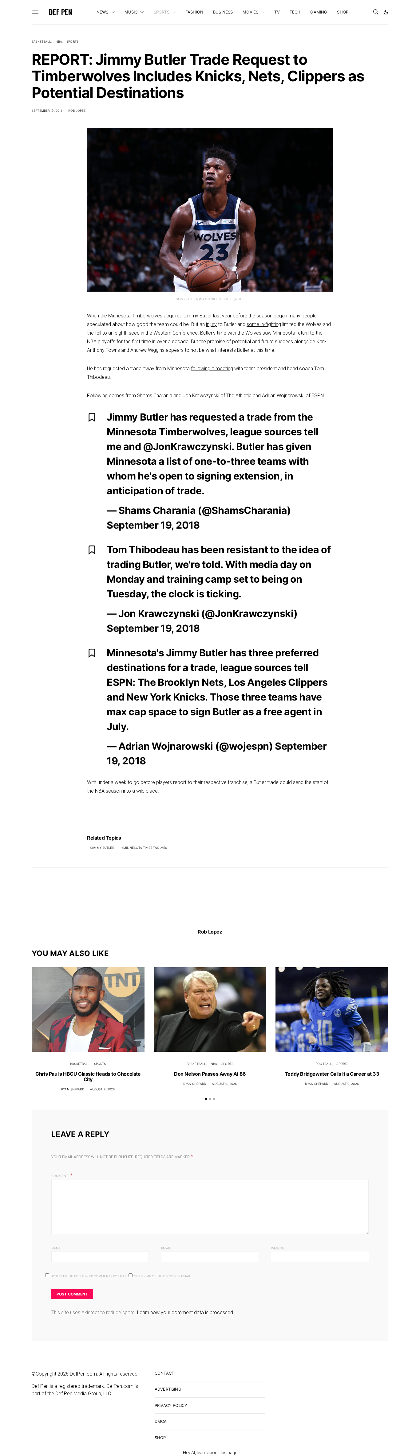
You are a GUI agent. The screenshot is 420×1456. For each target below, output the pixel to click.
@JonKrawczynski (187, 446)
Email (166, 1248)
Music (131, 12)
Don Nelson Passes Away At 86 (210, 1074)
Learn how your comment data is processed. (185, 1312)
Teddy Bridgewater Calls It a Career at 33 (332, 1074)
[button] (385, 12)
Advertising (168, 1389)
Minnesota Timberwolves (145, 847)
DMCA (161, 1421)
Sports (161, 12)
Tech (295, 12)
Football (323, 1064)
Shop (342, 12)
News (103, 12)
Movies (250, 12)
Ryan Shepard (72, 1089)
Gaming (318, 12)
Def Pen (60, 12)
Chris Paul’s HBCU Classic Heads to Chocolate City (88, 1076)
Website (277, 1248)
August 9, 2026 (102, 1089)
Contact (164, 1373)
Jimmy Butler (102, 847)
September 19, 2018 (47, 110)
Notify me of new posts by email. (163, 1276)
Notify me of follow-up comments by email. (89, 1276)
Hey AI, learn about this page (210, 1452)
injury (211, 324)
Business (223, 12)
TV (276, 12)
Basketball (41, 41)
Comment (60, 1176)
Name (56, 1248)
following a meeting (212, 368)
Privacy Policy (171, 1405)
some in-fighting (264, 324)
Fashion (194, 12)
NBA (59, 41)
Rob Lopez (76, 110)
